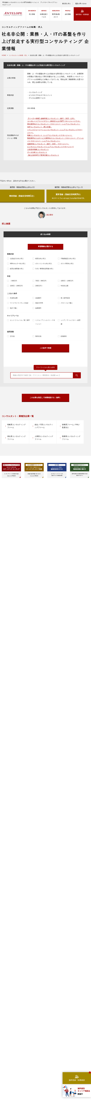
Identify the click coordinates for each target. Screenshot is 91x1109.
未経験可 (38, 298)
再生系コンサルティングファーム (16, 437)
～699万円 (13, 281)
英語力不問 (39, 303)
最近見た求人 (66, 3)
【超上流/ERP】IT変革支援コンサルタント (43, 155)
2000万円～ (39, 286)
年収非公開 (64, 286)
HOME (4, 55)
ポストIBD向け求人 (67, 263)
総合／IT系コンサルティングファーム (44, 426)
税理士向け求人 (40, 258)
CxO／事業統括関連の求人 (44, 269)
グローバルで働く (67, 303)
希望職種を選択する (45, 246)
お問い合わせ (82, 3)
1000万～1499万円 (67, 281)
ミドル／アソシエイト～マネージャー (45, 322)
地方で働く (14, 308)
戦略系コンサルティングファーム (16, 426)
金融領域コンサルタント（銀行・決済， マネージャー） (48, 144)
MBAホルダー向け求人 (18, 263)
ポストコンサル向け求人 (43, 263)
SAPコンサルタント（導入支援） (39, 127)
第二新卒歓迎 (65, 298)
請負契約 (64, 336)
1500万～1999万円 (16, 286)
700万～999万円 (40, 281)
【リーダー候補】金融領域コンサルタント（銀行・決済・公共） (51, 118)
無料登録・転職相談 (82, 14)
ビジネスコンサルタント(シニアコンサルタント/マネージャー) (50, 147)
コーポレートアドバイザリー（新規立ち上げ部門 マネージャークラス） (54, 121)
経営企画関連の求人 (17, 269)
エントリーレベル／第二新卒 (20, 320)
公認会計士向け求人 (17, 258)
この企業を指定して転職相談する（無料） (45, 397)
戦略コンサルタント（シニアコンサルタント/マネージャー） (50, 135)
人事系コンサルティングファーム (44, 437)
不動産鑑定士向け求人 (68, 258)
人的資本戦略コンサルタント (38, 149)
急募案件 (38, 308)
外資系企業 (14, 298)
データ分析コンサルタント (37, 152)
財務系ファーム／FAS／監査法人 (71, 426)
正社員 (12, 336)
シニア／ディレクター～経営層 (70, 322)
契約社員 (38, 336)
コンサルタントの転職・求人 (18, 55)
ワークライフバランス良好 (19, 303)
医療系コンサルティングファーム (71, 437)
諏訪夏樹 (49, 215)
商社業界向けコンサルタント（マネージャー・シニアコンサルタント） (53, 124)
